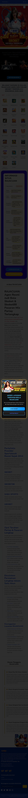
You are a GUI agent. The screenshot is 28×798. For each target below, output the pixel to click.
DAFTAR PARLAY (14, 413)
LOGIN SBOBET (14, 409)
